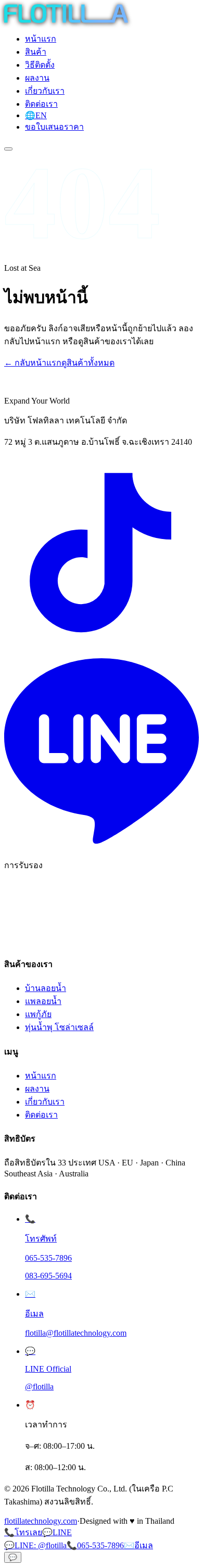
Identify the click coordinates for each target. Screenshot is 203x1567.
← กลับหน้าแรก (32, 362)
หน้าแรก (40, 38)
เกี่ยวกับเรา (45, 90)
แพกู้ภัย (38, 1014)
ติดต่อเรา (41, 103)
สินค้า (35, 51)
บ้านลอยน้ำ (45, 988)
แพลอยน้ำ (43, 1001)
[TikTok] (101, 648)
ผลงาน (37, 77)
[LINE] (101, 845)
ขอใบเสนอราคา (54, 126)
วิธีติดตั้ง (40, 64)
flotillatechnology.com (40, 1520)
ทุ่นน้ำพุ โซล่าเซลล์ (59, 1027)
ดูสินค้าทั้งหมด (88, 362)
